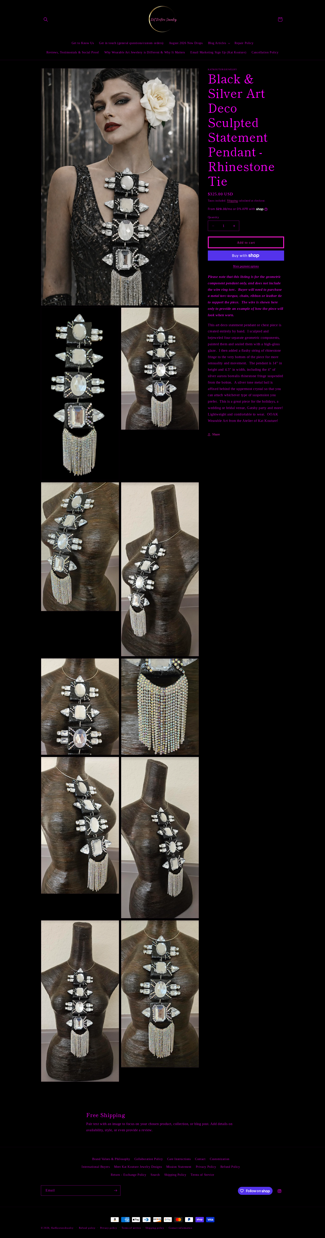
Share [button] (216, 434)
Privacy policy (108, 1227)
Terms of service (131, 1227)
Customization (219, 1159)
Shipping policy (154, 1227)
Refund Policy (230, 1166)
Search (155, 1174)
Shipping (232, 200)
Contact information (180, 1227)
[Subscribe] (115, 1190)
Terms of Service (202, 1174)
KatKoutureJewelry (62, 1227)
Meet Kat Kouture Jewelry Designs (138, 1166)
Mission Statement (178, 1166)
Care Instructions (179, 1159)
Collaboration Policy (148, 1159)
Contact (200, 1159)
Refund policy (87, 1227)
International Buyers (96, 1166)
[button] (46, 19)
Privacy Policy (206, 1166)
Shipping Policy (175, 1174)
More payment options (246, 266)
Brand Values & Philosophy (111, 1159)
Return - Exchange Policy (128, 1174)
